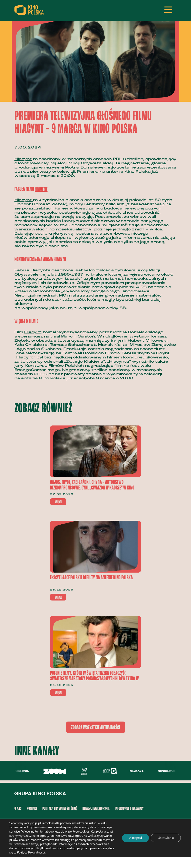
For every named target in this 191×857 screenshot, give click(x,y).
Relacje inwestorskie (95, 808)
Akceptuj (135, 838)
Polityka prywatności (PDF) (59, 808)
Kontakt (32, 808)
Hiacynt (23, 159)
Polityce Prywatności (31, 852)
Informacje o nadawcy (129, 808)
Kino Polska (52, 378)
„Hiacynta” (119, 362)
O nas (17, 808)
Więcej (58, 502)
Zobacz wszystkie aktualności (95, 728)
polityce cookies (78, 832)
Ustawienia (166, 838)
